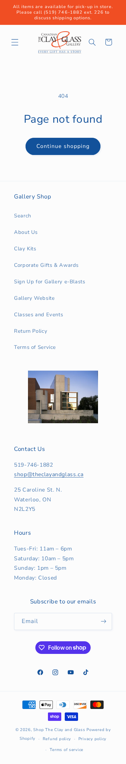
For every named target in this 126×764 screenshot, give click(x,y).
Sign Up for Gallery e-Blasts (49, 281)
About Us (26, 232)
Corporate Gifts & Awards (46, 265)
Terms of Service (35, 347)
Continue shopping (63, 146)
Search (22, 215)
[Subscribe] (104, 621)
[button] (15, 42)
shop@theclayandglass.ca (49, 474)
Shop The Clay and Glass (59, 729)
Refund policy (57, 739)
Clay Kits (25, 248)
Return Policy (30, 330)
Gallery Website (34, 298)
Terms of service (66, 749)
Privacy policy (92, 739)
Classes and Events (38, 314)
